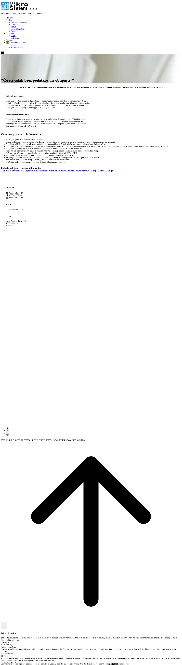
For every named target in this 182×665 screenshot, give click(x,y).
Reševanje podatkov (19, 22)
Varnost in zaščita (18, 29)
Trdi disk (5, 170)
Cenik (13, 31)
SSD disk (15, 170)
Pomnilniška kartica (56, 170)
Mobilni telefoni (38, 170)
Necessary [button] (5, 642)
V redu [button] (115, 664)
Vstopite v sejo (17, 47)
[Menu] (2, 54)
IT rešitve (14, 24)
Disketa (70, 170)
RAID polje (107, 170)
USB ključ (25, 170)
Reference (15, 38)
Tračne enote (80, 170)
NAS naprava (94, 170)
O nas (13, 36)
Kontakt (9, 40)
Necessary (8, 645)
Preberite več (123, 664)
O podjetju (10, 33)
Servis (13, 27)
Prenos (13, 45)
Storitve (9, 20)
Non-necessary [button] (7, 654)
